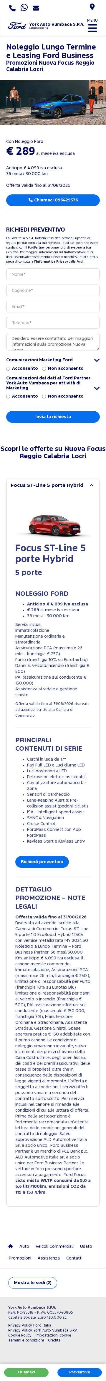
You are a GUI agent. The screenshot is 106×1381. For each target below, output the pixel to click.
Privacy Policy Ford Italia (29, 1325)
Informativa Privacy (52, 261)
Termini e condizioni (26, 1340)
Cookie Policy (20, 1335)
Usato (86, 1246)
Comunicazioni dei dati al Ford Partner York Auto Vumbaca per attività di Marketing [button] (48, 383)
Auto (24, 1246)
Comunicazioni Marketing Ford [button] (39, 360)
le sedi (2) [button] (33, 1283)
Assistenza (49, 1258)
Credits (54, 1340)
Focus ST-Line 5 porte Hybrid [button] (47, 485)
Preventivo (79, 1372)
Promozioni (20, 1258)
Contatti (74, 1258)
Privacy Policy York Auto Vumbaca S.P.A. (43, 1330)
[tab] (53, 485)
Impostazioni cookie (53, 1335)
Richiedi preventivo (42, 862)
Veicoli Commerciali (55, 1246)
